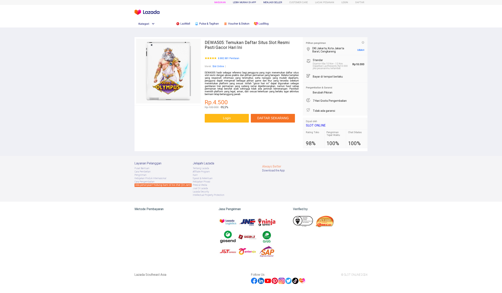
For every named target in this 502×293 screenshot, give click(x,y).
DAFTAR (359, 2)
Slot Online (218, 66)
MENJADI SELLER (272, 2)
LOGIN (344, 2)
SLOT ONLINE (316, 125)
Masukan (220, 2)
